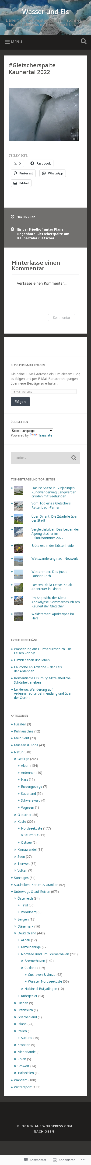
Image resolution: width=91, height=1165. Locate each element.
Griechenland (27, 1017)
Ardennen (28, 772)
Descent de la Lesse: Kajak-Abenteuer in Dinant (52, 586)
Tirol (24, 905)
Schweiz (23, 1066)
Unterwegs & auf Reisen (32, 891)
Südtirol (26, 1037)
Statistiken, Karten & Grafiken (36, 884)
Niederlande (27, 1052)
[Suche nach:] (45, 458)
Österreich (25, 898)
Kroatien (24, 1045)
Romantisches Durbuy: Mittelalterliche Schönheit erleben (42, 680)
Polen (22, 1059)
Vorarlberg (29, 912)
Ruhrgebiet (29, 996)
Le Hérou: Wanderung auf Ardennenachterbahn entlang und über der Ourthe (43, 693)
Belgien (23, 919)
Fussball (20, 724)
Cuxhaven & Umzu (42, 974)
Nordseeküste (31, 828)
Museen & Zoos (26, 745)
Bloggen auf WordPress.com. (45, 1126)
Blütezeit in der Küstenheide (53, 545)
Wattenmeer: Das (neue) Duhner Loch (50, 573)
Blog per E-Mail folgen (28, 365)
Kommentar (61, 317)
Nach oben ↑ (45, 1131)
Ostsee (26, 842)
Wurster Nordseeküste (45, 981)
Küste (22, 821)
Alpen (25, 765)
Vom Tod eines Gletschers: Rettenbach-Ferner (51, 505)
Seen (21, 856)
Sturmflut (31, 835)
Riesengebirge (31, 786)
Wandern (21, 1080)
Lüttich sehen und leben (32, 660)
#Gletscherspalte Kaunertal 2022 (32, 68)
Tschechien (26, 1073)
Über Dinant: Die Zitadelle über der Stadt (55, 518)
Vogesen (27, 807)
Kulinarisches (23, 731)
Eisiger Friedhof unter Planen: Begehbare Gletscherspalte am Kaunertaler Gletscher (43, 233)
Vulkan (22, 870)
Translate (45, 435)
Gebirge (23, 758)
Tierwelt (24, 863)
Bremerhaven (34, 960)
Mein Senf (21, 738)
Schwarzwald (30, 800)
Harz (24, 779)
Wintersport (23, 1087)
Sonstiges (21, 877)
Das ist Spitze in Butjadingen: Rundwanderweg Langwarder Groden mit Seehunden (54, 492)
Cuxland (30, 967)
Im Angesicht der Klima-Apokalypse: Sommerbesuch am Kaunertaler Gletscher (56, 601)
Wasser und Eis (45, 11)
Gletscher (25, 814)
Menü (16, 41)
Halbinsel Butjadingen (40, 988)
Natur (18, 752)
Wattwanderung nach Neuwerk (55, 558)
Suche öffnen (83, 42)
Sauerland (28, 793)
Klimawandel (27, 849)
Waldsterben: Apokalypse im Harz (53, 616)
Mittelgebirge (31, 947)
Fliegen (23, 1003)
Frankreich (25, 1010)
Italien (22, 1031)
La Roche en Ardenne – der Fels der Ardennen (38, 669)
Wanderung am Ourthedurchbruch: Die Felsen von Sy (43, 651)
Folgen (20, 401)
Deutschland (27, 933)
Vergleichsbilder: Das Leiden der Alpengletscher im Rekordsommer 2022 (55, 533)
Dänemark (25, 926)
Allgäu (25, 940)
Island (22, 1024)
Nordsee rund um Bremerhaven (45, 954)
